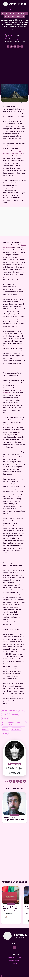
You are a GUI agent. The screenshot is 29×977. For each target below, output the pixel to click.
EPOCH (21, 710)
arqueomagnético (8, 710)
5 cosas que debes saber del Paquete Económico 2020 (10, 908)
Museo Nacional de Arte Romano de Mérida (11, 724)
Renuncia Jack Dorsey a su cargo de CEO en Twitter (15, 818)
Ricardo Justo (14, 764)
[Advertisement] (14, 66)
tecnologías (16, 729)
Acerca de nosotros (14, 961)
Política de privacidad (14, 958)
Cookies (14, 964)
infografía (14, 714)
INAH (4, 714)
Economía (11, 904)
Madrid (5, 718)
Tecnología (14, 10)
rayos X (5, 729)
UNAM (4, 733)
